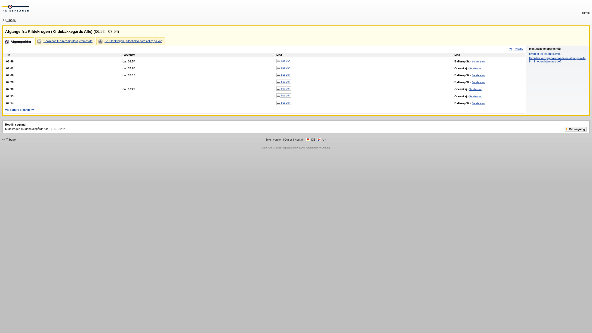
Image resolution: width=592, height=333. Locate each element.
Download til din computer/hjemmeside (67, 41)
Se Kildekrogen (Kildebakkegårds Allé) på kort (133, 41)
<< (9, 20)
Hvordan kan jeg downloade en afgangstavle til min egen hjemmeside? (557, 60)
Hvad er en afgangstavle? (545, 54)
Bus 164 (285, 60)
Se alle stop (478, 61)
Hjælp (586, 13)
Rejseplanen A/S (291, 147)
